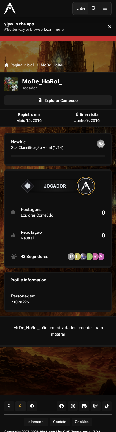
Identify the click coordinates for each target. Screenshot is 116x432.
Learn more (11, 26)
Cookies (82, 422)
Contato (59, 422)
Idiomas (34, 422)
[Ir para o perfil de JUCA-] (83, 256)
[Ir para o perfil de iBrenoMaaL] (89, 256)
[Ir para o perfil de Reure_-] (95, 256)
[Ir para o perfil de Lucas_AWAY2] (77, 256)
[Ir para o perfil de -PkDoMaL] (71, 256)
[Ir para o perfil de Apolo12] (100, 256)
